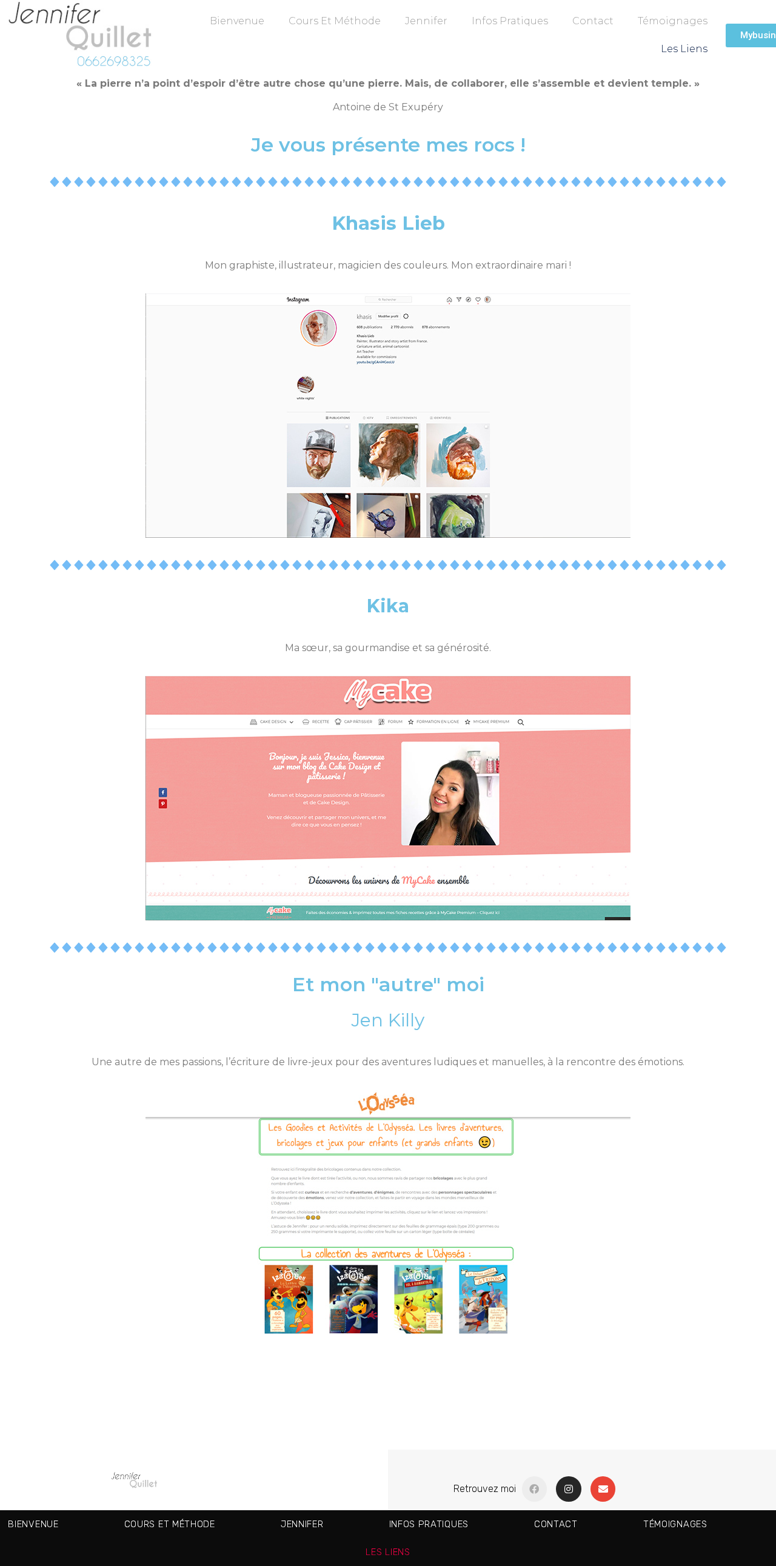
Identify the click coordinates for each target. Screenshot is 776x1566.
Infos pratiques (510, 21)
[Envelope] (603, 1489)
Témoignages (672, 21)
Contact (593, 21)
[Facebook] (534, 1489)
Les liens (684, 49)
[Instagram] (568, 1489)
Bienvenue (237, 21)
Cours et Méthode (335, 21)
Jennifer (426, 21)
